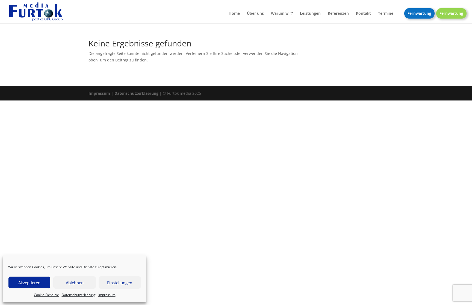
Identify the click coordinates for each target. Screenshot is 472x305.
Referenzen (338, 13)
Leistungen (310, 13)
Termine (385, 13)
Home (234, 13)
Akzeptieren (29, 282)
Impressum (107, 294)
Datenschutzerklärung (79, 294)
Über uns (255, 13)
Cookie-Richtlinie (46, 294)
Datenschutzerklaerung (136, 93)
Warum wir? (282, 13)
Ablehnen (75, 282)
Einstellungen (119, 282)
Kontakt (363, 13)
